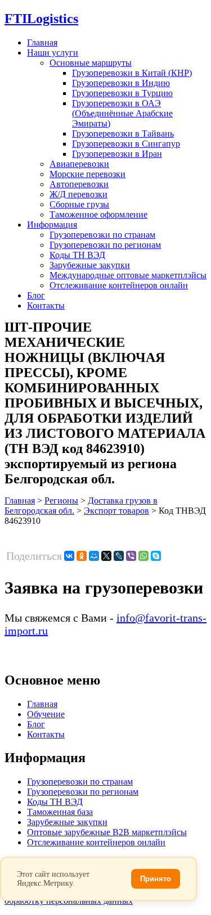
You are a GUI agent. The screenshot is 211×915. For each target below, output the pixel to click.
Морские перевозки (87, 174)
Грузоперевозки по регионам (105, 245)
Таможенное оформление (98, 214)
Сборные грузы (79, 204)
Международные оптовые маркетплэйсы (128, 275)
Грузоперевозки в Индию (121, 83)
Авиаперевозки (79, 164)
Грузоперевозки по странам (102, 234)
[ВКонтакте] (69, 556)
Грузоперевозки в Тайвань (123, 133)
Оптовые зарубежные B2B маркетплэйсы (107, 832)
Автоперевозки (79, 184)
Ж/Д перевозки (78, 194)
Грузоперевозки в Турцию (122, 93)
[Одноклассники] (82, 556)
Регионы (61, 500)
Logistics (41, 18)
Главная (42, 42)
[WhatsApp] (143, 556)
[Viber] (131, 556)
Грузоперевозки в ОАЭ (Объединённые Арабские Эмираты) (122, 113)
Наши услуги (52, 52)
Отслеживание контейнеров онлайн (119, 285)
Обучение (46, 714)
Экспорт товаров (116, 510)
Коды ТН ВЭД (77, 255)
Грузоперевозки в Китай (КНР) (132, 73)
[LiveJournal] (119, 556)
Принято (155, 879)
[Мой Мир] (94, 556)
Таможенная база (60, 812)
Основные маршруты (91, 62)
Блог (36, 295)
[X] (106, 556)
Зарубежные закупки (90, 265)
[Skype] (156, 556)
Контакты (46, 305)
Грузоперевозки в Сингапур (126, 143)
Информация (52, 224)
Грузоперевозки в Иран (117, 153)
